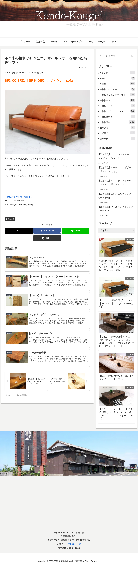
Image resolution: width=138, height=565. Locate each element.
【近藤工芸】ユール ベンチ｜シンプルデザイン (115, 209)
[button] (47, 238)
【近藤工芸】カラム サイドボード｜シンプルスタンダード (115, 156)
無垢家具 (11, 219)
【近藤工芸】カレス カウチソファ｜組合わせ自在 (115, 196)
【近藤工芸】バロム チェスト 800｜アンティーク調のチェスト (115, 182)
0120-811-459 (74, 544)
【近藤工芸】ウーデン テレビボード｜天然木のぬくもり (115, 169)
